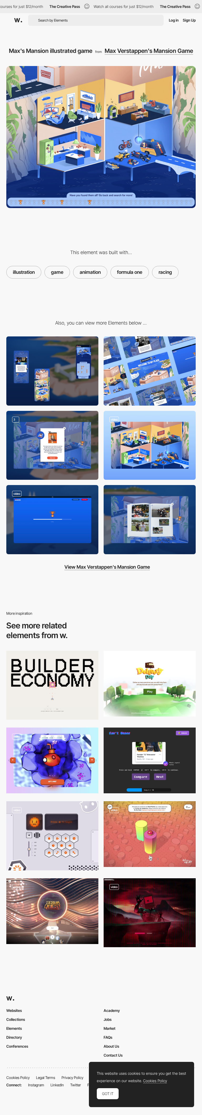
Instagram (36, 1085)
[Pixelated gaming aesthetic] (150, 912)
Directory (14, 1037)
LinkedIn (57, 1085)
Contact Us (113, 1055)
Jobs (108, 1019)
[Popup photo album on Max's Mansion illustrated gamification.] (150, 519)
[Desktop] (150, 371)
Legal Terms (45, 1077)
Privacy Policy (72, 1077)
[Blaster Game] (52, 685)
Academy (112, 1010)
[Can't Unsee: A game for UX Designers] (150, 760)
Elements (14, 1028)
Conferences (17, 1046)
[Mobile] (52, 371)
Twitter (75, 1085)
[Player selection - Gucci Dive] (52, 760)
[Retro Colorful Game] (150, 834)
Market (109, 1028)
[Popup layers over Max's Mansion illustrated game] (52, 445)
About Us (111, 1046)
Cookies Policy (18, 1077)
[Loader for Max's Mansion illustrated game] (52, 519)
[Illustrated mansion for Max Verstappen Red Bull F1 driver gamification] (150, 445)
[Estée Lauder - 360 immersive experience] (52, 911)
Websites (14, 1010)
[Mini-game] (52, 835)
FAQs (108, 1037)
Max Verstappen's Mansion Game (149, 51)
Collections (15, 1019)
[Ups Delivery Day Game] (150, 684)
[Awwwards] (18, 20)
